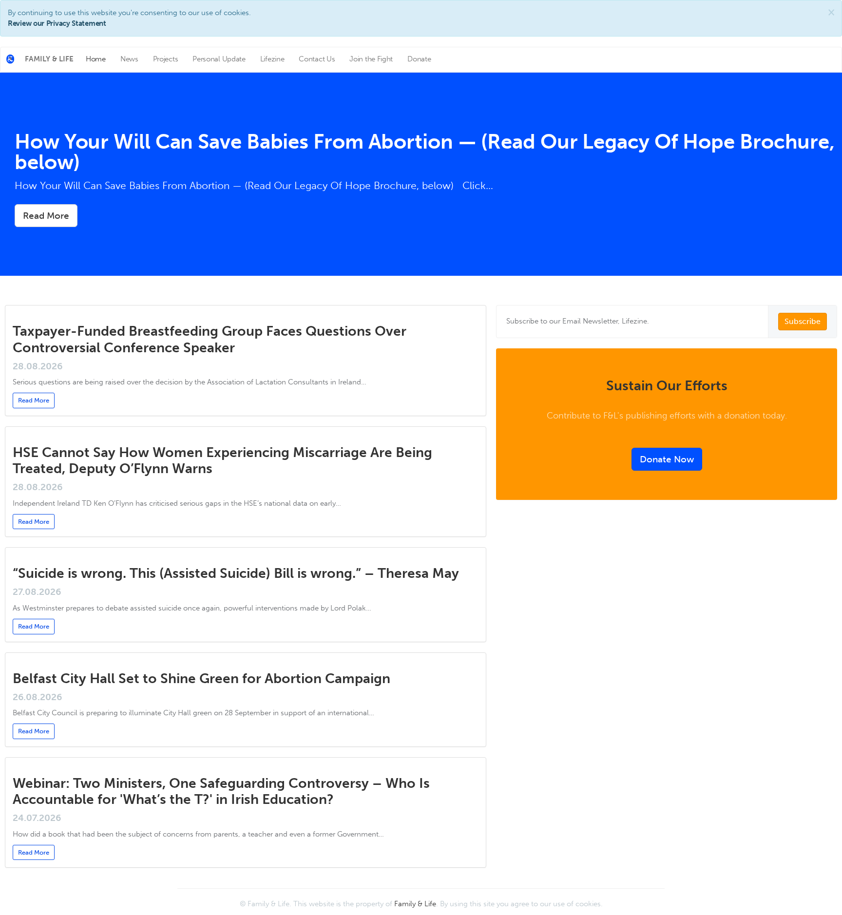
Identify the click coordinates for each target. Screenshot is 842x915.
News (129, 59)
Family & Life (415, 903)
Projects (165, 59)
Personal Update (219, 59)
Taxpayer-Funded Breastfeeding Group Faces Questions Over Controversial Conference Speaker (209, 339)
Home (96, 59)
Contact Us (317, 59)
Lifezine (272, 59)
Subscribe (803, 321)
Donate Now (667, 459)
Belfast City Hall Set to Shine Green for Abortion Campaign (201, 678)
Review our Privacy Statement (57, 23)
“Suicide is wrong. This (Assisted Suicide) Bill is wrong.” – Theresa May (236, 573)
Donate (419, 59)
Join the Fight (371, 59)
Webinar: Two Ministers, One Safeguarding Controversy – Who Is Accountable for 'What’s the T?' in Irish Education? (221, 791)
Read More (46, 215)
